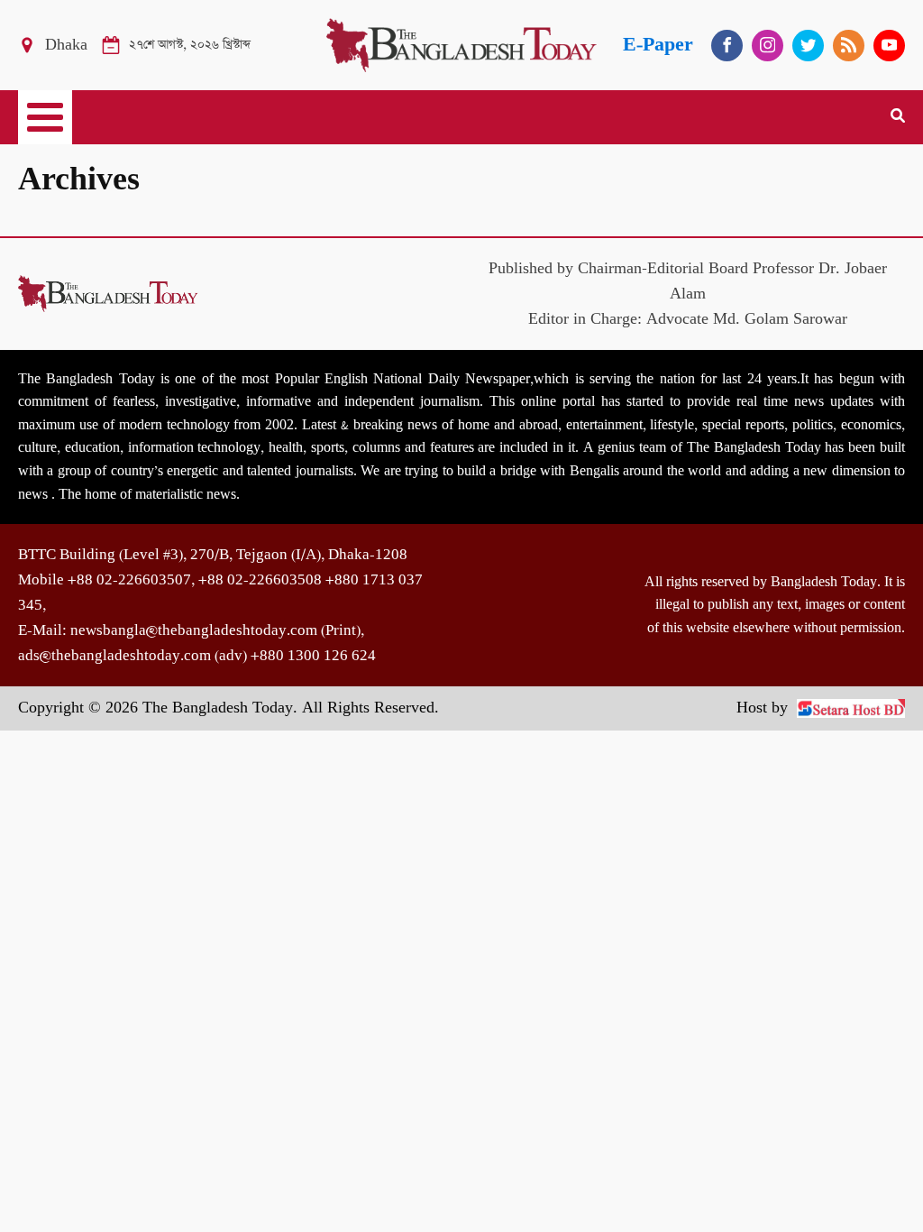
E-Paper (658, 44)
